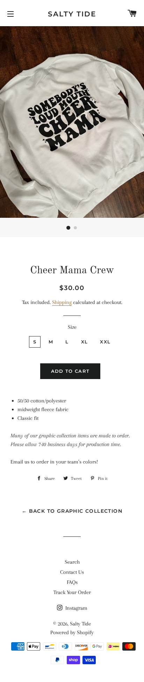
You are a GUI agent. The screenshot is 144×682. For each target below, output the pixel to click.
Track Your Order (72, 592)
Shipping (62, 302)
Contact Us (72, 572)
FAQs (72, 582)
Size (72, 327)
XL (84, 341)
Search (72, 562)
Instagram (75, 608)
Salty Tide (72, 14)
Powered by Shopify (72, 632)
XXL (105, 341)
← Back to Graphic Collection (72, 511)
